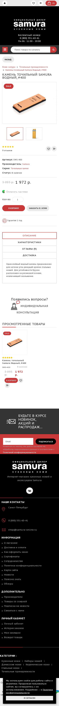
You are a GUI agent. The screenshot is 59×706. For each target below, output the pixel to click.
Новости (9, 574)
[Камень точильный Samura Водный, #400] (29, 103)
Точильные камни (20, 168)
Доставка (29, 255)
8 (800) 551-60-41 (29, 38)
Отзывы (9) (29, 248)
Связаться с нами (14, 610)
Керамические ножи (38, 664)
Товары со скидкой (15, 601)
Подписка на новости (16, 606)
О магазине (11, 543)
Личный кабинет (13, 623)
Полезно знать (12, 579)
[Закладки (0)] (34, 3)
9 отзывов (7, 150)
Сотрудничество (13, 561)
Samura (26, 164)
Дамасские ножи (11, 664)
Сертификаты (12, 556)
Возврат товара (13, 637)
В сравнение (54, 148)
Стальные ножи (10, 668)
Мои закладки (12, 632)
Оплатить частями (17, 191)
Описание (29, 235)
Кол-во (6, 199)
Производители (13, 597)
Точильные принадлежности (18, 671)
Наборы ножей (33, 661)
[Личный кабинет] (5, 3)
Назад (8, 59)
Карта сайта (11, 570)
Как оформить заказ (16, 552)
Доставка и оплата (15, 547)
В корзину (13, 208)
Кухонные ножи (11, 661)
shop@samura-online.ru (22, 529)
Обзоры (8, 583)
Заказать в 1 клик (38, 208)
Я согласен (29, 698)
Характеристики (29, 242)
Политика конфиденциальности (23, 565)
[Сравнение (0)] (41, 3)
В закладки (48, 148)
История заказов (14, 628)
